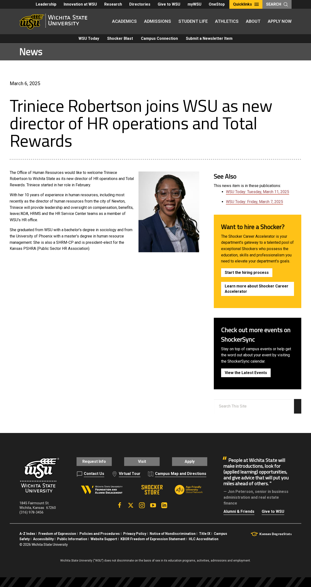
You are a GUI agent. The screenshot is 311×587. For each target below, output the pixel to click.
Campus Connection (159, 38)
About (253, 21)
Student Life (193, 21)
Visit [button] (142, 461)
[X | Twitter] (131, 505)
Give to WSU (169, 4)
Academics (124, 21)
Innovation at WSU (80, 4)
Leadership (46, 4)
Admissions (157, 21)
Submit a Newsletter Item (209, 38)
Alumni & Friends (239, 511)
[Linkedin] (164, 505)
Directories (139, 4)
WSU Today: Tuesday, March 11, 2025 (257, 191)
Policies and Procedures (99, 534)
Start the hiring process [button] (247, 272)
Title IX (204, 534)
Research (113, 4)
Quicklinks (242, 4)
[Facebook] (119, 505)
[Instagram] (142, 505)
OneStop (217, 4)
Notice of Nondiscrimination (173, 534)
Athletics (227, 21)
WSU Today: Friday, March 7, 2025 (254, 201)
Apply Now (280, 21)
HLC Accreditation (203, 539)
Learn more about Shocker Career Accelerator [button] (256, 289)
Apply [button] (190, 461)
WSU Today (88, 38)
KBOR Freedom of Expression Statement (153, 539)
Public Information (72, 539)
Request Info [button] (94, 461)
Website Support (104, 539)
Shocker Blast (120, 38)
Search (273, 4)
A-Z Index (27, 534)
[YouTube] (153, 505)
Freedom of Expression (57, 534)
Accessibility (43, 539)
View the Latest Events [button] (246, 372)
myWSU (194, 4)
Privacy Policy (134, 534)
